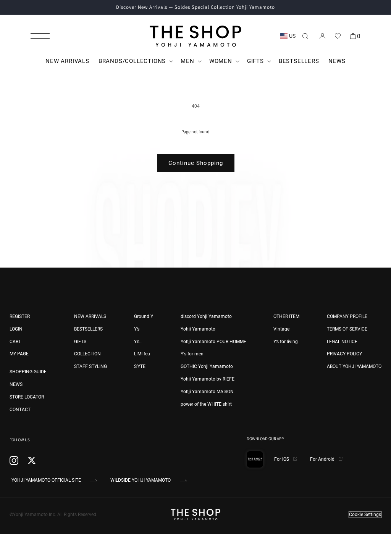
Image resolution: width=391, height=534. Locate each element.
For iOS (282, 459)
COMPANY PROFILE (347, 316)
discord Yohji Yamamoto (206, 316)
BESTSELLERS (88, 329)
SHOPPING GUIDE (28, 371)
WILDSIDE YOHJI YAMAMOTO (140, 480)
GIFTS (80, 341)
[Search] (305, 35)
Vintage (281, 329)
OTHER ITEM (286, 316)
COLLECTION (87, 354)
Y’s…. (139, 341)
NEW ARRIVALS (90, 316)
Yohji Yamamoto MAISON (207, 391)
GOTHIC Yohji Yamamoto (207, 366)
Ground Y (143, 316)
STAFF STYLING (90, 366)
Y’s (136, 329)
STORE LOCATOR (27, 397)
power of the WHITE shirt (206, 404)
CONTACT (20, 409)
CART (15, 341)
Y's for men (192, 354)
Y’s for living (285, 341)
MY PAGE (19, 354)
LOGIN (16, 329)
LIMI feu (142, 354)
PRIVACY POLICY (344, 354)
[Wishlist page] (337, 35)
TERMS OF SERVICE (347, 329)
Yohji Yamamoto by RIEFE (207, 379)
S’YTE (139, 366)
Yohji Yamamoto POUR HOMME (213, 341)
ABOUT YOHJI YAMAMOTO (354, 366)
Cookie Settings (365, 514)
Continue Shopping (195, 163)
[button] (40, 35)
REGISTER (20, 316)
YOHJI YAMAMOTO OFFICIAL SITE (46, 480)
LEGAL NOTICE (342, 341)
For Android (323, 459)
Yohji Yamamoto (198, 329)
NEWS (16, 384)
